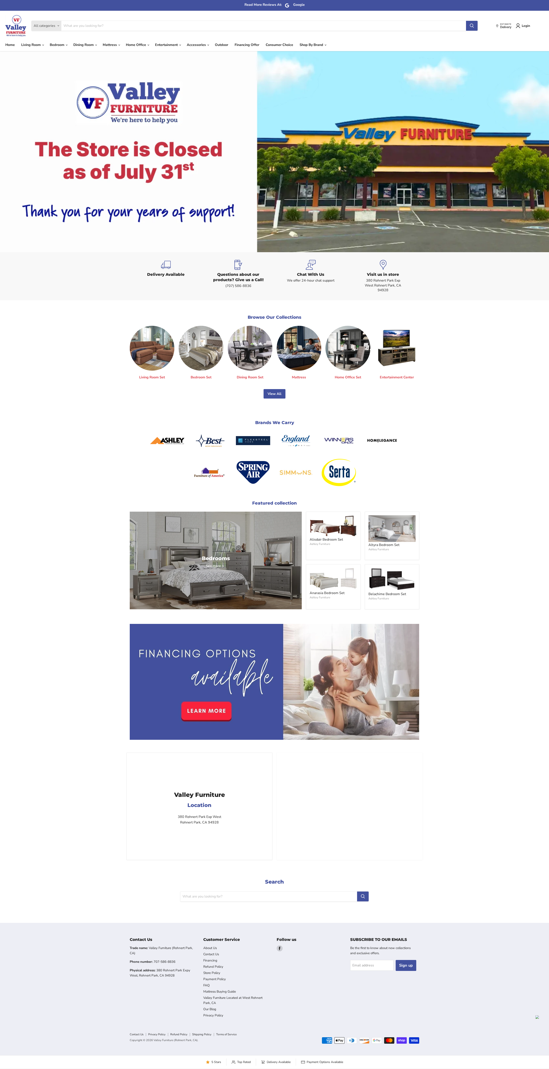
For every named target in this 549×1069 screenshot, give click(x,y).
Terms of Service (226, 1034)
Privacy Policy (213, 1015)
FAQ (206, 985)
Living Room (31, 44)
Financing (210, 960)
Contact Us (211, 954)
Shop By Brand (312, 44)
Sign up (406, 965)
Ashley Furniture (320, 544)
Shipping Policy (201, 1034)
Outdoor (221, 44)
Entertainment (167, 44)
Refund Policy (213, 966)
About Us (210, 948)
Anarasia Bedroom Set (327, 593)
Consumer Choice (279, 44)
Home (10, 44)
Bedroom (57, 44)
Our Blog (209, 1009)
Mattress (110, 44)
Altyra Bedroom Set (384, 545)
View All (274, 393)
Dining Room (84, 44)
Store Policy (211, 973)
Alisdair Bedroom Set (326, 539)
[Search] (472, 26)
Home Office (136, 44)
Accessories (197, 44)
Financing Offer (247, 44)
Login (526, 26)
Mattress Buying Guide (219, 991)
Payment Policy (214, 979)
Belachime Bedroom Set (387, 594)
